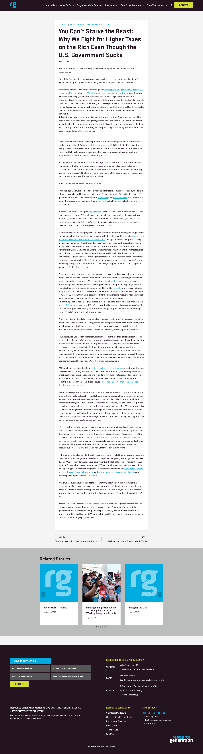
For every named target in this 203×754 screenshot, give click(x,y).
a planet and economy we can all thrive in (116, 472)
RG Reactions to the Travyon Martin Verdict (128, 539)
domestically (103, 197)
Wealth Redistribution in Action (95, 25)
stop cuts (117, 288)
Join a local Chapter (65, 668)
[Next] (160, 594)
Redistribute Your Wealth (68, 676)
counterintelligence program (95, 145)
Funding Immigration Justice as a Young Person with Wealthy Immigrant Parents (101, 610)
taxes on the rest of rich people (108, 368)
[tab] (96, 627)
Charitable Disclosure (116, 712)
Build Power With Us (24, 676)
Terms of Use (112, 729)
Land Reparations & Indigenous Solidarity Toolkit (142, 680)
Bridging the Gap (138, 607)
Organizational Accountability (119, 717)
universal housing (67, 472)
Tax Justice (74, 25)
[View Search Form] (171, 5)
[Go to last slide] (43, 594)
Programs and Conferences (89, 5)
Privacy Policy (112, 725)
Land (109, 677)
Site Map (110, 734)
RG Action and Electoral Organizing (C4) (138, 686)
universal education (84, 472)
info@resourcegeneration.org (157, 720)
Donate (183, 5)
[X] (154, 713)
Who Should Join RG (129, 665)
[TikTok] (149, 713)
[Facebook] (159, 713)
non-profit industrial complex (72, 305)
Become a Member (22, 668)
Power (110, 690)
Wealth (110, 667)
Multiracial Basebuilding (131, 690)
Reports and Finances (116, 721)
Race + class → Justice (55, 607)
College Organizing (129, 694)
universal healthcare (133, 468)
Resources (63, 25)
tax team (112, 79)
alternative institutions (118, 281)
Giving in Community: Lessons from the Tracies (76, 539)
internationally (120, 197)
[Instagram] (144, 713)
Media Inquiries (151, 716)
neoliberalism (94, 211)
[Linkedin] (164, 713)
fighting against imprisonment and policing (107, 93)
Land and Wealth (128, 675)
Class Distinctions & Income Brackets (137, 669)
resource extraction (99, 437)
